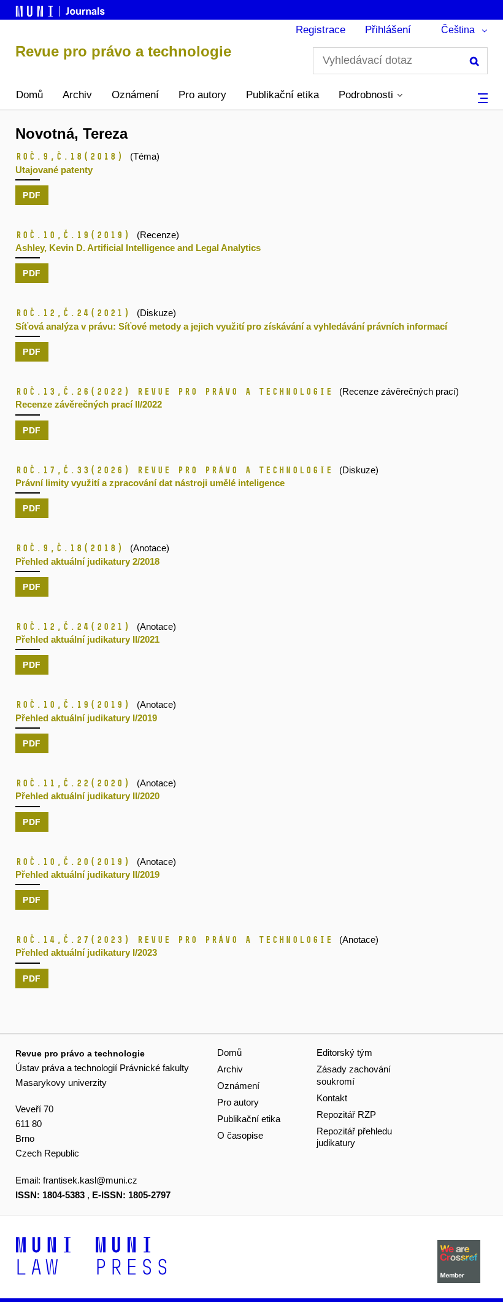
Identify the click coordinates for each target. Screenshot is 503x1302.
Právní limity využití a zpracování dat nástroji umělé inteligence (150, 483)
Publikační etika (282, 95)
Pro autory (202, 95)
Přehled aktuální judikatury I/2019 (86, 718)
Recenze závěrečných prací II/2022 (88, 404)
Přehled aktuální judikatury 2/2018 (87, 561)
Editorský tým (344, 1052)
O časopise (240, 1135)
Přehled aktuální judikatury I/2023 (86, 952)
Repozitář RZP (346, 1114)
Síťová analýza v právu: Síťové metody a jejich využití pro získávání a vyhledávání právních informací (231, 326)
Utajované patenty (54, 170)
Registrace (320, 30)
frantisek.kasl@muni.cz (90, 1180)
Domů (29, 95)
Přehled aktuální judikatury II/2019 (87, 874)
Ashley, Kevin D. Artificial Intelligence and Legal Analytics (138, 247)
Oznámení (135, 95)
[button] (370, 95)
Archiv (77, 95)
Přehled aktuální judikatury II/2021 (87, 639)
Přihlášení (388, 30)
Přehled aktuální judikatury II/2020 (87, 796)
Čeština (458, 30)
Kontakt (332, 1098)
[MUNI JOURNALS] (61, 9)
